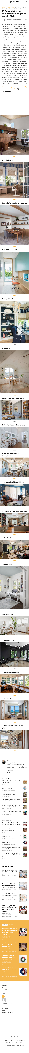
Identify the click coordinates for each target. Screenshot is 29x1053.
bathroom (15, 85)
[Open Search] (26, 2)
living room (12, 87)
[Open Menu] (2, 2)
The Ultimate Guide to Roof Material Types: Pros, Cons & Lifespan (11, 787)
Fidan (4, 19)
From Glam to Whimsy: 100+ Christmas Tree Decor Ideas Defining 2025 (11, 829)
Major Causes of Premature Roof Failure (11, 799)
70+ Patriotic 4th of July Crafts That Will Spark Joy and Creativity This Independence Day (12, 855)
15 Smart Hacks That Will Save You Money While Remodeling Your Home (11, 794)
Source (14, 156)
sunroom (19, 87)
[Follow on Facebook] (12, 1036)
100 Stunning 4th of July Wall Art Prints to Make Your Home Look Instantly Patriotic (11, 823)
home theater (12, 89)
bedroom (21, 85)
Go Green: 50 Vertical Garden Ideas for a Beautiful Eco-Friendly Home (11, 848)
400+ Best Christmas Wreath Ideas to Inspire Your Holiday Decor (12, 835)
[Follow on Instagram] (14, 1036)
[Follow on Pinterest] (9, 773)
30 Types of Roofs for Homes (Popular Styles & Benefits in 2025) (12, 781)
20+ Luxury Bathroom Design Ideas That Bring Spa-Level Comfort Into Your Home (11, 806)
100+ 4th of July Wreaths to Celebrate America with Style (10, 842)
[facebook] (7, 773)
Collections (10, 7)
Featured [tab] (5, 924)
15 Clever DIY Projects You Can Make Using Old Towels (11, 812)
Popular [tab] (11, 924)
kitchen (8, 85)
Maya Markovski (6, 913)
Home (3, 7)
